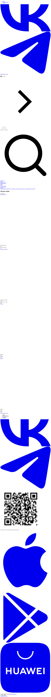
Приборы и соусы (3, 182)
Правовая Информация (13, 694)
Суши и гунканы (3, 186)
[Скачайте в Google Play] (25, 642)
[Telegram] (25, 73)
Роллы (1, 181)
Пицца (1, 184)
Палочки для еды (3, 194)
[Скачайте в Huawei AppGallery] (25, 692)
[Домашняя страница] (4, 74)
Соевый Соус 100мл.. (4, 249)
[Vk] (25, 31)
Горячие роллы (2, 183)
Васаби (1, 358)
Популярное (2, 180)
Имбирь (1, 303)
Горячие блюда (30, 188)
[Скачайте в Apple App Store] (25, 592)
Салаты (34, 188)
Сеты (1, 185)
